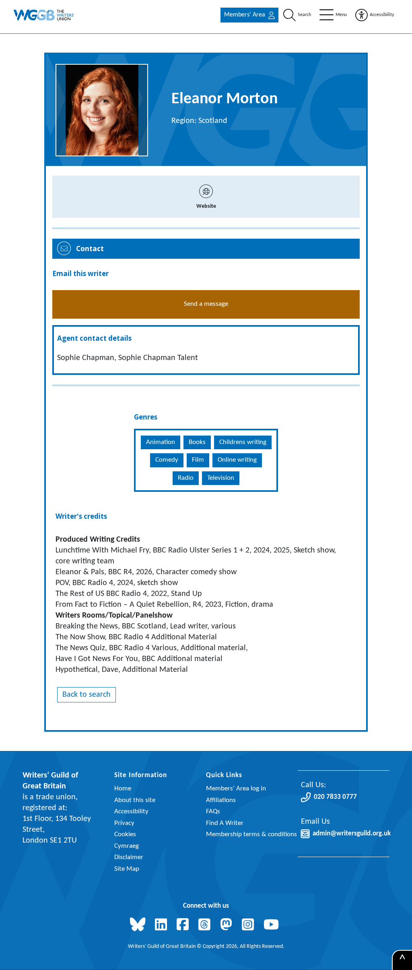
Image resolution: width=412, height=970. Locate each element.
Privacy (124, 823)
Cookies (125, 834)
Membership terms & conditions (251, 834)
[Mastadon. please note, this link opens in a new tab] (228, 925)
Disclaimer (128, 857)
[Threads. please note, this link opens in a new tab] (206, 925)
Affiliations (221, 800)
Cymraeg (126, 846)
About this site (134, 800)
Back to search (86, 695)
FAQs (213, 811)
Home (122, 788)
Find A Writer (224, 823)
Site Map (126, 869)
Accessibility (131, 811)
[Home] (44, 15)
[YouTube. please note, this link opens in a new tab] (272, 925)
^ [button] (402, 960)
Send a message (206, 304)
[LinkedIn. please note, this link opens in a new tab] (162, 925)
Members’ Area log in (236, 788)
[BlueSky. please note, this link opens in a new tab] (139, 925)
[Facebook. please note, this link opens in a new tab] (184, 925)
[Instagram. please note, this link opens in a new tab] (249, 925)
